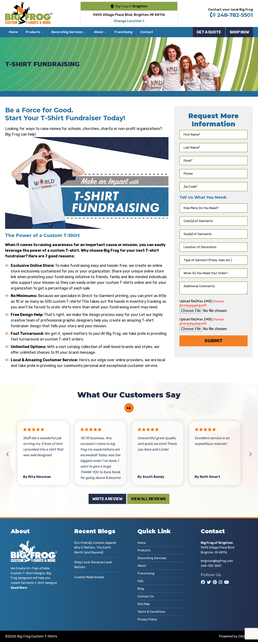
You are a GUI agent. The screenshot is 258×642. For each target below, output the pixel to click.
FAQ (140, 581)
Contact (146, 32)
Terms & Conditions (151, 611)
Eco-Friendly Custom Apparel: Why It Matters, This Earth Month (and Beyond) (95, 547)
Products (33, 32)
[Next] (250, 454)
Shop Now (239, 32)
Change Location (128, 21)
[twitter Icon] (209, 582)
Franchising (123, 32)
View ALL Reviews (148, 499)
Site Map (143, 604)
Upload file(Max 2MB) (201, 303)
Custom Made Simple (89, 577)
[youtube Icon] (226, 582)
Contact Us (145, 596)
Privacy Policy (147, 619)
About (98, 32)
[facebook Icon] (203, 582)
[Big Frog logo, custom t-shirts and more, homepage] (28, 4)
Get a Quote (209, 32)
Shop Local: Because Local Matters (93, 564)
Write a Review (107, 499)
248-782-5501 (235, 15)
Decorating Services (67, 32)
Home (13, 32)
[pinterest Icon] (215, 582)
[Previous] (7, 454)
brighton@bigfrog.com (217, 561)
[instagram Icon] (220, 582)
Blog (140, 588)
